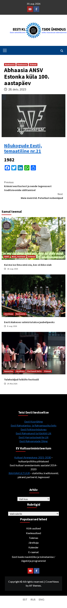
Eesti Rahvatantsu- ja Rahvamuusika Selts (33, 425)
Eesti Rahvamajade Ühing (34, 441)
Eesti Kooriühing (33, 421)
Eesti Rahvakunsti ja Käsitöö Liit (33, 433)
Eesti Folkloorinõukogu (34, 429)
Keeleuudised (33, 533)
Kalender (33, 547)
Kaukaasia (10, 64)
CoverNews (52, 581)
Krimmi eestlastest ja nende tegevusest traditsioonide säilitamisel (28, 186)
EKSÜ (6, 256)
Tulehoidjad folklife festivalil (21, 379)
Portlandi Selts (34, 371)
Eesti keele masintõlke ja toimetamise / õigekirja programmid (33, 558)
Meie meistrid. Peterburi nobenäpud (42, 196)
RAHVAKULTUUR (19, 473)
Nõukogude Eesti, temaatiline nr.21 (23, 148)
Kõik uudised (33, 528)
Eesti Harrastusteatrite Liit (33, 437)
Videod (33, 64)
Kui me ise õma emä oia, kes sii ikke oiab (28, 264)
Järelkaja (8, 314)
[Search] (62, 51)
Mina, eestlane (18, 256)
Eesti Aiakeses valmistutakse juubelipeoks (29, 322)
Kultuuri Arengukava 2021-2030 (32, 457)
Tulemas (33, 537)
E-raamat (33, 552)
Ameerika (8, 371)
